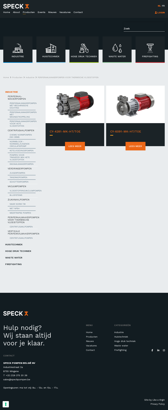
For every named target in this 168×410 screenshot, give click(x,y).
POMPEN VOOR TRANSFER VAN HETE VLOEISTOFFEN (20, 157)
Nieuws (52, 12)
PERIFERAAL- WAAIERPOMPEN (17, 97)
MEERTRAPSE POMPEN (20, 213)
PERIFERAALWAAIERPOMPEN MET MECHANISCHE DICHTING (23, 105)
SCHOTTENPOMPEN (19, 182)
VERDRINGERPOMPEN (20, 168)
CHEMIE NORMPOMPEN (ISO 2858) (21, 136)
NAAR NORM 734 (18, 204)
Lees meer (74, 146)
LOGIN (161, 12)
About (16, 12)
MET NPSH (15, 208)
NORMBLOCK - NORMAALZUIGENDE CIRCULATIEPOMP (20, 143)
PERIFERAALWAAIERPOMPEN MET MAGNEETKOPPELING (23, 114)
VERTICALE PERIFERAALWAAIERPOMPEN (23, 232)
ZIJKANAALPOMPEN (18, 199)
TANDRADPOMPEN (18, 177)
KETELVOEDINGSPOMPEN (21, 150)
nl (159, 5)
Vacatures (65, 12)
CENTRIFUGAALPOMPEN (21, 130)
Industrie (11, 92)
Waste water (13, 257)
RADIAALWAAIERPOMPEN (21, 164)
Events (41, 12)
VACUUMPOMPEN (17, 186)
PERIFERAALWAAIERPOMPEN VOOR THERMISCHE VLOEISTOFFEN (23, 220)
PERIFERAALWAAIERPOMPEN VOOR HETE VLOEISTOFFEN (23, 123)
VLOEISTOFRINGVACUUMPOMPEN (23, 191)
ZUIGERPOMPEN (17, 173)
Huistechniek (13, 244)
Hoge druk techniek (18, 251)
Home (6, 12)
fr (163, 5)
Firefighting (13, 264)
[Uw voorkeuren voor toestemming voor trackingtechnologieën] (6, 404)
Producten (29, 12)
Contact (78, 12)
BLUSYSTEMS (16, 195)
